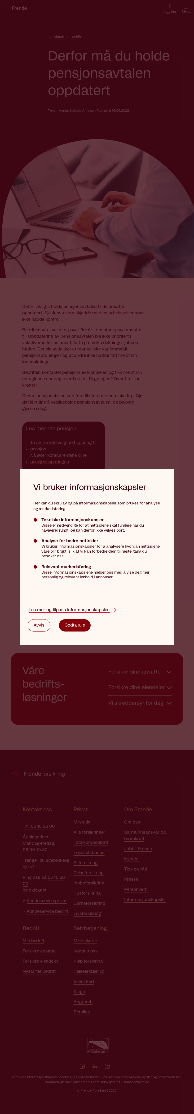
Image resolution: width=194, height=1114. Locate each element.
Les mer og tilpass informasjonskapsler (69, 610)
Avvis (39, 625)
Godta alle (75, 625)
